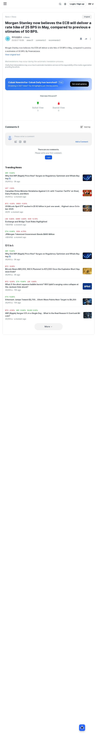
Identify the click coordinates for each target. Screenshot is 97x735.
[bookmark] (80, 38)
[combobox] (91, 4)
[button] (86, 38)
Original (87, 17)
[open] (91, 38)
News (7, 17)
